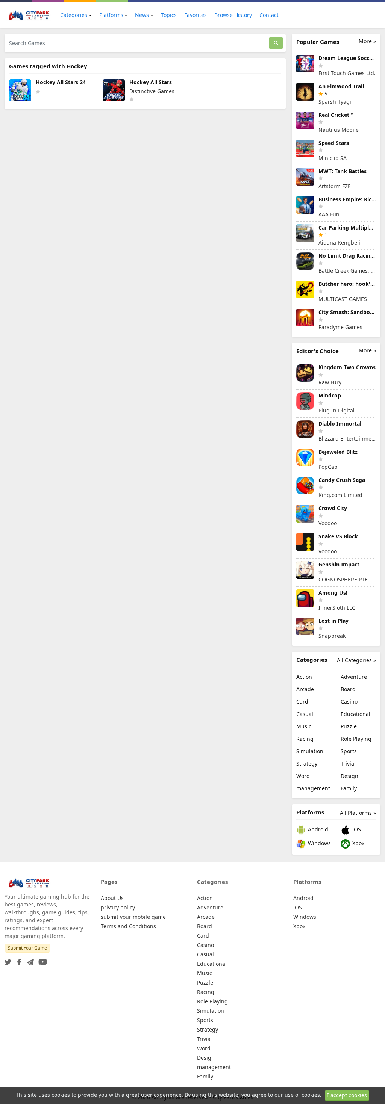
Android (317, 829)
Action (304, 676)
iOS (356, 829)
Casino (349, 701)
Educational (355, 713)
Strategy (306, 763)
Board (348, 689)
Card (302, 701)
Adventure (354, 676)
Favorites (195, 14)
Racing (305, 738)
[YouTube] (41, 959)
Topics (169, 14)
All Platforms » (358, 812)
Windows (318, 843)
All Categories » (356, 660)
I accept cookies (347, 1095)
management (313, 788)
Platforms (111, 14)
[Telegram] (29, 959)
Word (303, 775)
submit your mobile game (133, 916)
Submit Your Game (27, 948)
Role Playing (356, 738)
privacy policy (118, 907)
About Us (112, 898)
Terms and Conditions (128, 926)
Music (303, 726)
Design (349, 775)
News (142, 14)
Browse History (233, 14)
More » (367, 41)
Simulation (309, 751)
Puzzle (349, 726)
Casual (304, 713)
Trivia (347, 763)
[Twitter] (8, 959)
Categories (73, 14)
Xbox (357, 843)
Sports (349, 751)
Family (349, 788)
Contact (269, 14)
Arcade (305, 689)
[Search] (276, 43)
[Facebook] (18, 959)
